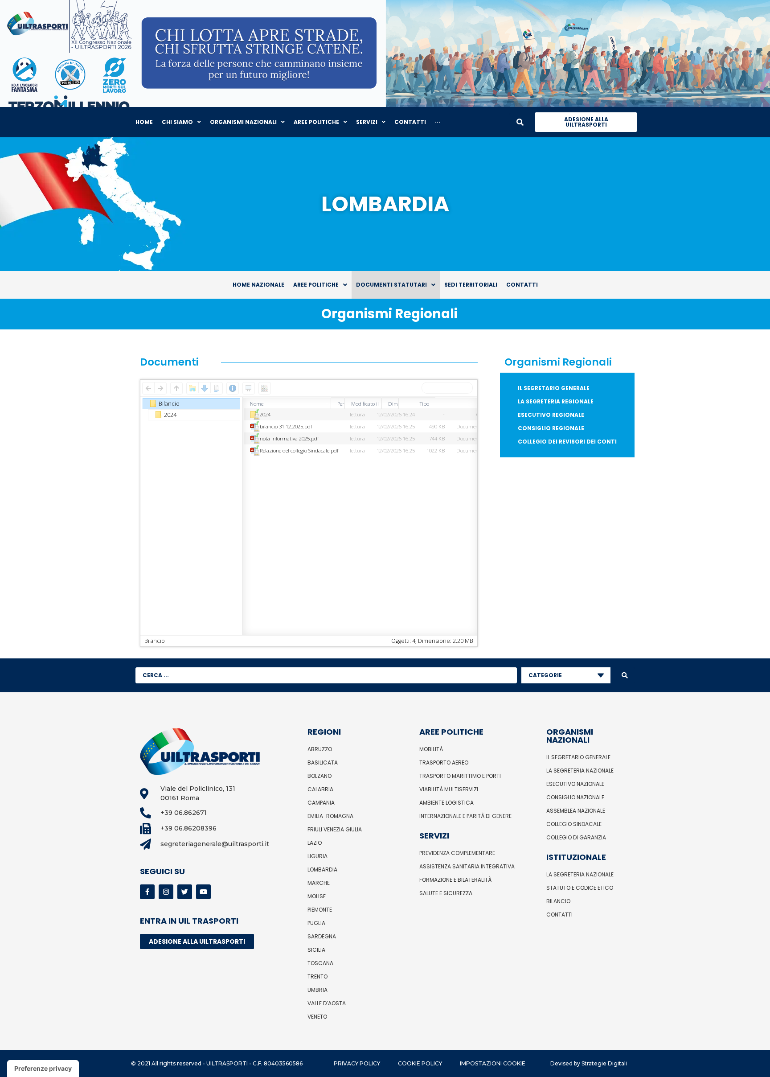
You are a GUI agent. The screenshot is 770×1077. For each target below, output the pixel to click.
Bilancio (558, 901)
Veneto (317, 1016)
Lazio (314, 843)
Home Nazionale (258, 284)
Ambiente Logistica (446, 802)
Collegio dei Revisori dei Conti (567, 441)
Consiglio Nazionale (575, 797)
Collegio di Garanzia (576, 837)
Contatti (522, 284)
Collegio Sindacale (574, 824)
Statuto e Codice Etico (579, 888)
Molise (316, 896)
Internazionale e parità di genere (465, 816)
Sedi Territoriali (470, 284)
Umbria (317, 990)
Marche (318, 883)
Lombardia (322, 869)
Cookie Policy (420, 1063)
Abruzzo (319, 749)
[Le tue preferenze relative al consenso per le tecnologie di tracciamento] (43, 1068)
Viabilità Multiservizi (448, 789)
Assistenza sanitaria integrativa (467, 866)
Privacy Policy (357, 1063)
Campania (321, 802)
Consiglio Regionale (551, 428)
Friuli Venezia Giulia (334, 829)
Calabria (320, 789)
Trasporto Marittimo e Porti (460, 776)
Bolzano (319, 776)
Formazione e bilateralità (455, 880)
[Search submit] (625, 675)
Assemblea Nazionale (575, 810)
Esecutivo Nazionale (575, 784)
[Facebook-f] (147, 891)
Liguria (317, 856)
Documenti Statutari (391, 284)
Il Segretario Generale (554, 388)
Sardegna (321, 936)
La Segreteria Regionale (556, 401)
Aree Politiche (316, 284)
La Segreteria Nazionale (580, 770)
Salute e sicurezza (445, 893)
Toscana (320, 963)
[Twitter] (184, 891)
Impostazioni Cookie (492, 1063)
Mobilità (431, 749)
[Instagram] (166, 891)
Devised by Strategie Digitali (588, 1063)
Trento (317, 976)
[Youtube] (203, 891)
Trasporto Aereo (443, 762)
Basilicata (322, 762)
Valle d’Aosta (326, 1003)
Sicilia (316, 950)
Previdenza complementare (457, 853)
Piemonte (319, 909)
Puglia (316, 923)
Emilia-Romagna (330, 816)
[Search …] (520, 122)
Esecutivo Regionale (551, 415)
